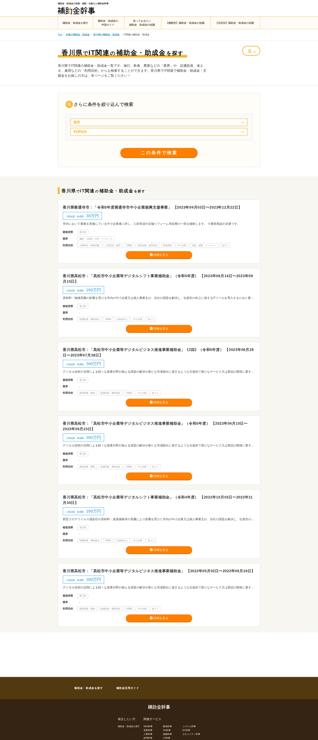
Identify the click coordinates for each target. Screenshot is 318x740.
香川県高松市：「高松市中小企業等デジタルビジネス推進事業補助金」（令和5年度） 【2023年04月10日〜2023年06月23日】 (155, 426)
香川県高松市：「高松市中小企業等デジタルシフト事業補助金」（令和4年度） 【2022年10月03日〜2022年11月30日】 (158, 500)
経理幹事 (148, 738)
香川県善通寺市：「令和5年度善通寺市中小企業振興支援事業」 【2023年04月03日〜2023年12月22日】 (152, 207)
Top (60, 34)
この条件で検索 (159, 152)
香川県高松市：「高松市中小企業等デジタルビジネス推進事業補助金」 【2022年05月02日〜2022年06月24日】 (159, 571)
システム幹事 (189, 726)
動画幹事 (167, 726)
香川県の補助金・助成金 (106, 34)
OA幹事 (167, 730)
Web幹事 (148, 726)
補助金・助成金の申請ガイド (108, 22)
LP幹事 (166, 738)
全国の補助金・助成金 (78, 34)
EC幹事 (186, 730)
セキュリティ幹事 (191, 734)
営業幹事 (148, 730)
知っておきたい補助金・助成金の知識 (142, 22)
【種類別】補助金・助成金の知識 (185, 22)
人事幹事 (148, 734)
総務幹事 (167, 734)
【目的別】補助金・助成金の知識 (234, 22)
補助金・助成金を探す (75, 22)
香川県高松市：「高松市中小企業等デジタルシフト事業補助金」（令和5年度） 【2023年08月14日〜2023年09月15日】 (158, 278)
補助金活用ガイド (127, 688)
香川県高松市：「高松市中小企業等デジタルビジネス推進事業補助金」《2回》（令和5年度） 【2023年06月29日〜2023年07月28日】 (158, 352)
